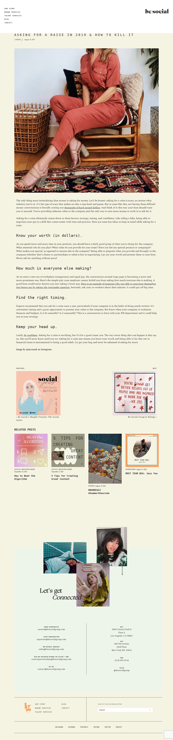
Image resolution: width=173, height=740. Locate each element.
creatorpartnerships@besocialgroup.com (51, 659)
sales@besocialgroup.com (51, 649)
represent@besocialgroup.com (51, 639)
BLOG (6, 19)
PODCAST (119, 727)
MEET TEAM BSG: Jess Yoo (142, 473)
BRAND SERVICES (12, 12)
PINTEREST (84, 727)
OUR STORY (9, 8)
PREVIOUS (20, 368)
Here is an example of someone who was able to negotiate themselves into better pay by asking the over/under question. (86, 285)
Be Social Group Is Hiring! (141, 417)
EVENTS (91, 486)
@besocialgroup (122, 670)
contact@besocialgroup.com (51, 669)
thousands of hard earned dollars (82, 208)
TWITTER (107, 727)
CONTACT (8, 23)
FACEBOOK (71, 727)
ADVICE (17, 469)
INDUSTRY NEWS (28, 469)
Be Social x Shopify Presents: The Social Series (37, 418)
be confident (30, 335)
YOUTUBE (96, 727)
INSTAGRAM (59, 727)
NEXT (155, 368)
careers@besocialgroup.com (51, 629)
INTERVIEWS (131, 469)
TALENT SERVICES (13, 16)
